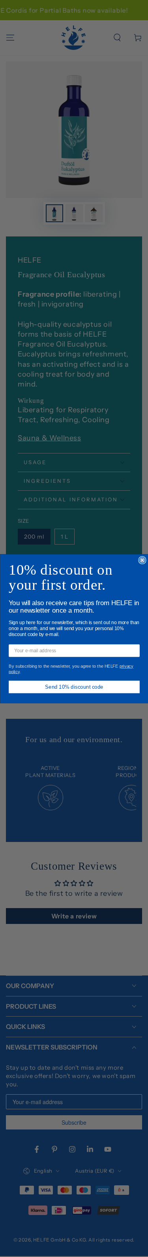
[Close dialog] (142, 560)
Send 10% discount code (74, 686)
